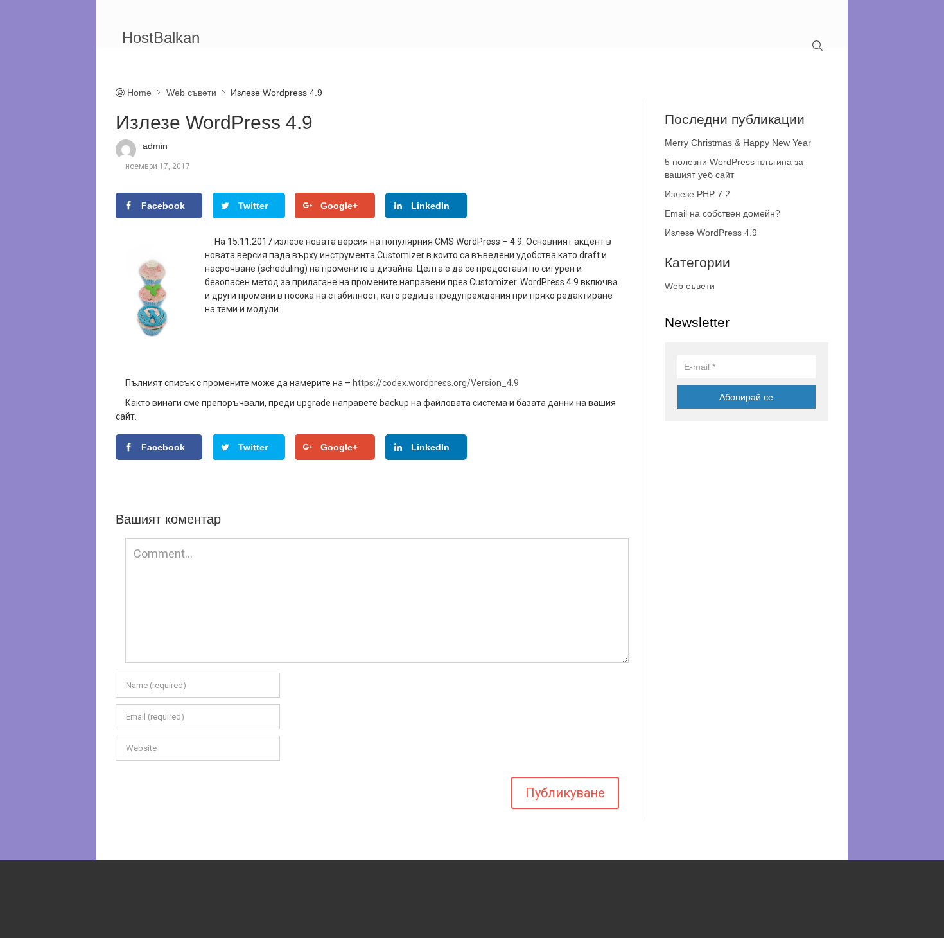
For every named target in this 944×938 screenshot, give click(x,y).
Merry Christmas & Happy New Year (738, 142)
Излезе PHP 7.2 (697, 194)
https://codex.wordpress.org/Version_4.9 (436, 383)
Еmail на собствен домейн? (722, 213)
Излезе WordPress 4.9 (711, 232)
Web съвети (690, 286)
